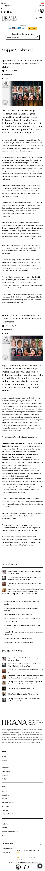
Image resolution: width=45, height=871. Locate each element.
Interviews (5, 764)
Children (4, 791)
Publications (6, 771)
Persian (41, 6)
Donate (32, 29)
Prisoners (5, 810)
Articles (4, 760)
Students (5, 824)
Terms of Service (8, 848)
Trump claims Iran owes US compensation (18, 642)
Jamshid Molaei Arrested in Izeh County (21, 688)
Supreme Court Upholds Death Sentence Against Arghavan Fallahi (24, 572)
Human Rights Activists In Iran (19, 593)
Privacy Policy (6, 852)
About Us (5, 775)
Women (4, 828)
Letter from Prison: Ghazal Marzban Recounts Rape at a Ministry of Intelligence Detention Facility (25, 590)
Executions (5, 795)
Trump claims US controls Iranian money (18, 638)
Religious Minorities (8, 814)
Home (4, 756)
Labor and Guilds (7, 806)
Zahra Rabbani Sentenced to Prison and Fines (23, 694)
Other (3, 835)
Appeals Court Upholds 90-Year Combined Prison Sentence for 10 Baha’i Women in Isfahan (22, 63)
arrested (26, 499)
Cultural (4, 799)
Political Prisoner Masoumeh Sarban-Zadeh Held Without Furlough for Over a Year (24, 578)
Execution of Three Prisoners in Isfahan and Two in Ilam (25, 584)
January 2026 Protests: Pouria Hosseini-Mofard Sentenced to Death (24, 700)
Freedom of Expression (10, 831)
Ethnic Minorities (7, 802)
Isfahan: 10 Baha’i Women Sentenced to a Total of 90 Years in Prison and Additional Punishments (21, 318)
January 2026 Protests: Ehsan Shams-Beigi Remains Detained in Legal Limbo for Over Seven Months (25, 683)
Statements (5, 768)
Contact (4, 779)
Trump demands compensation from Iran (18, 615)
